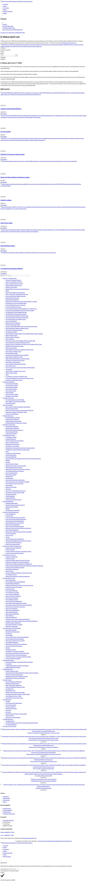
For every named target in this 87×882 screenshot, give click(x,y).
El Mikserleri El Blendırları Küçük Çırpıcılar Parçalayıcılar (19, 585)
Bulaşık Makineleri (7, 810)
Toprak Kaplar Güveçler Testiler (13, 696)
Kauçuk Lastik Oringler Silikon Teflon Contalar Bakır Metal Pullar (21, 326)
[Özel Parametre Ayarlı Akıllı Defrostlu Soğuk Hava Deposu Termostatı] (43, 752)
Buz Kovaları (9, 633)
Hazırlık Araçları (7, 808)
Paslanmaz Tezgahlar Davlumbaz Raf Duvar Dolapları (19, 531)
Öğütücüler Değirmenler (12, 626)
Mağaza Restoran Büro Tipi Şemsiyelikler (16, 465)
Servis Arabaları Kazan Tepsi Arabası (14, 483)
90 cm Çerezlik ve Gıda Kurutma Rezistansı (43, 768)
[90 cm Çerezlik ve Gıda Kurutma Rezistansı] (43, 767)
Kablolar (8, 508)
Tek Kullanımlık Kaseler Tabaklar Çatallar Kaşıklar (18, 694)
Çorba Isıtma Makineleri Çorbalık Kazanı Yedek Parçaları (19, 378)
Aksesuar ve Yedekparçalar (9, 278)
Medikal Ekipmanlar (8, 669)
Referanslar (6, 8)
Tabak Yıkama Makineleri (12, 432)
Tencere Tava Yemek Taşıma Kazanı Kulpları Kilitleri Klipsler (20, 367)
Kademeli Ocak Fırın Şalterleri (13, 323)
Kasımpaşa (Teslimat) (8, 820)
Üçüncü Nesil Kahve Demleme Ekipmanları (16, 655)
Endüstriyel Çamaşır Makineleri (13, 548)
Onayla (2, 872)
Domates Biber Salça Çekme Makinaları (15, 582)
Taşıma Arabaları (10, 715)
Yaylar (7, 374)
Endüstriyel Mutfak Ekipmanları (11, 512)
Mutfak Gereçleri (7, 680)
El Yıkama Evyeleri (10, 558)
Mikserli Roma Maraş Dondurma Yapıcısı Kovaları (18, 469)
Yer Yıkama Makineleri (11, 724)
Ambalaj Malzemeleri (11, 439)
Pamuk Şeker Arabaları (11, 389)
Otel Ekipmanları (7, 699)
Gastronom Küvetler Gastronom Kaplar (15, 517)
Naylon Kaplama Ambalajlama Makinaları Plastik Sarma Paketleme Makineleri (24, 565)
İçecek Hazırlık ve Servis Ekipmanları (12, 628)
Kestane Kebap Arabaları (12, 383)
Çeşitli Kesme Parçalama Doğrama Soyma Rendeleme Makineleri (22, 621)
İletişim (5, 9)
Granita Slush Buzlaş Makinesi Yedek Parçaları (17, 316)
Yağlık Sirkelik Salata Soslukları (13, 667)
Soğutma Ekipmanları (8, 415)
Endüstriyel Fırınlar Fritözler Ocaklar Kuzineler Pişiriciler (19, 410)
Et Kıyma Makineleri (11, 514)
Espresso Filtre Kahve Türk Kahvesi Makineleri (17, 637)
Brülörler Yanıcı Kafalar (11, 287)
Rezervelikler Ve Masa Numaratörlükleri (15, 401)
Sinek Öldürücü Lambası (8, 245)
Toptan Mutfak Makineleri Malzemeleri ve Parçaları (18, 540)
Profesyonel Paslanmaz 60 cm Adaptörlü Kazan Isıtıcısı (43, 761)
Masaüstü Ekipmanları (8, 660)
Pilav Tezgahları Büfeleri (12, 473)
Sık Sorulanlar (6, 800)
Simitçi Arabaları (10, 392)
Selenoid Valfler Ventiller (12, 353)
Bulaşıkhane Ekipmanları (9, 424)
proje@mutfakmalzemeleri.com (68, 43)
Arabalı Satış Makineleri (9, 382)
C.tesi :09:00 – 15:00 (7, 835)
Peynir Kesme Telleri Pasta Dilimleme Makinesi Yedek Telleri (20, 341)
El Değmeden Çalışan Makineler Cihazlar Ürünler (18, 449)
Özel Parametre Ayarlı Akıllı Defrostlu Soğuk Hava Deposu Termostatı (43, 754)
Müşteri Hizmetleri (7, 11)
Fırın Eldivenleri (9, 689)
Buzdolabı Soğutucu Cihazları (13, 417)
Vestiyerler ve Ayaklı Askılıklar (13, 717)
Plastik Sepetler (9, 478)
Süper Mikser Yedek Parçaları (13, 362)
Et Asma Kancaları (10, 589)
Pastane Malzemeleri (11, 533)
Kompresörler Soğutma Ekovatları (14, 330)
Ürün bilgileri (4, 113)
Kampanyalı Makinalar (11, 457)
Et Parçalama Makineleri (12, 590)
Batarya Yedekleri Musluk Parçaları (14, 283)
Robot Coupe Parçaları (11, 348)
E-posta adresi (4, 869)
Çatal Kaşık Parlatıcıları (11, 433)
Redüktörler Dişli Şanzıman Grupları (14, 346)
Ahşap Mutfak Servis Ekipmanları (14, 681)
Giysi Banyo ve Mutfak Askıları (13, 453)
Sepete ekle (3, 57)
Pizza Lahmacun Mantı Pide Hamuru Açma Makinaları (19, 605)
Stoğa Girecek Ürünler (11, 487)
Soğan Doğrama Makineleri (12, 614)
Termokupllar (9, 369)
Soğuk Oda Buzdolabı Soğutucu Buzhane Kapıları (18, 358)
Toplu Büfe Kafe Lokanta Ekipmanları (15, 539)
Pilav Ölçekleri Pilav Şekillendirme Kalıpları (16, 603)
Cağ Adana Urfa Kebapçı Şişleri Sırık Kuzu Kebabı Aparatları (20, 448)
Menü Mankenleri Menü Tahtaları (14, 467)
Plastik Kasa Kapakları (11, 474)
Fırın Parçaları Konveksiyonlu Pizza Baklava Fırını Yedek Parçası (21, 308)
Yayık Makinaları (10, 615)
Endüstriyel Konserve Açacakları (14, 587)
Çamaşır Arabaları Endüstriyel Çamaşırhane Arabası (18, 551)
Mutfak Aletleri (7, 812)
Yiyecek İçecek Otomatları (9, 726)
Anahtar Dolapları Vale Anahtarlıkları (15, 440)
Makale (5, 13)
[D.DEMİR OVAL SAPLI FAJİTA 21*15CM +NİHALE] (43, 779)
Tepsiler (8, 537)
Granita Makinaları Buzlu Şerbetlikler (15, 639)
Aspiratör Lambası (6, 200)
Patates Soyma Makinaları (12, 598)
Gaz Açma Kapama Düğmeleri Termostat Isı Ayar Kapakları (20, 310)
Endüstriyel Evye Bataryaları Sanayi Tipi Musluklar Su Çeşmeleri (21, 301)
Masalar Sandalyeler (11, 706)
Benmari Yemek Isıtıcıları (12, 408)
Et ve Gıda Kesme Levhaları (12, 592)
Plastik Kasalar (9, 476)
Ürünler (5, 6)
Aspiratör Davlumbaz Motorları (13, 280)
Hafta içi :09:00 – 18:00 (7, 832)
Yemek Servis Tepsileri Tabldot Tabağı (15, 492)
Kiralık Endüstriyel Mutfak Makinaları (15, 521)
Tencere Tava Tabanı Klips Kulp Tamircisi (16, 490)
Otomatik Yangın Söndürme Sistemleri (15, 567)
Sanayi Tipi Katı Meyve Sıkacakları (14, 646)
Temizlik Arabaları (10, 721)
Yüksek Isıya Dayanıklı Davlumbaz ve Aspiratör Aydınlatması (43, 747)
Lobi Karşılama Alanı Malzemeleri (14, 703)
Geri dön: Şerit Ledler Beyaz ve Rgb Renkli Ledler (13, 32)
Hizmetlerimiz (6, 798)
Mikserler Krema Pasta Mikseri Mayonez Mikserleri (18, 528)
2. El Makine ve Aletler (11, 437)
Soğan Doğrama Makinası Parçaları (14, 357)
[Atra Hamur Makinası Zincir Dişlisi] (43, 774)
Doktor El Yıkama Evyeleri (12, 671)
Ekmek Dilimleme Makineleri (13, 583)
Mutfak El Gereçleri (10, 690)
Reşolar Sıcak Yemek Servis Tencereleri (15, 606)
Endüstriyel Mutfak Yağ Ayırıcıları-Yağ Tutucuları (18, 560)
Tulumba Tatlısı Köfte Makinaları (14, 542)
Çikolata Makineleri (10, 498)
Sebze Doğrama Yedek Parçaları (13, 351)
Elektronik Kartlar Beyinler (12, 299)
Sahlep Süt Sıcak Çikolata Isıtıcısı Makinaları (16, 644)
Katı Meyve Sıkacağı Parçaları (13, 324)
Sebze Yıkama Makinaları (12, 612)
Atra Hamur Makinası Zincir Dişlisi (43, 775)
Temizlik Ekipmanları (8, 719)
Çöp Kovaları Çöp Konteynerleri (13, 499)
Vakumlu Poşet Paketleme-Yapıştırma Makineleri (18, 576)
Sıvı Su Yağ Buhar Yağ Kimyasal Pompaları (16, 364)
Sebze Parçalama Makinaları (12, 610)
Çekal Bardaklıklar (10, 496)
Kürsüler (8, 701)
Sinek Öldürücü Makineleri (12, 569)
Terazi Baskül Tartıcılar (11, 574)
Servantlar (8, 712)
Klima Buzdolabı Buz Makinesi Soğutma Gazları (17, 328)
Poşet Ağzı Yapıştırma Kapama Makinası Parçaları (18, 342)
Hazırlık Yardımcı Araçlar (9, 578)
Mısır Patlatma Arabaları (12, 387)
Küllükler (8, 460)
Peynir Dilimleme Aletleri (12, 599)
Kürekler (8, 462)
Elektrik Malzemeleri (8, 501)
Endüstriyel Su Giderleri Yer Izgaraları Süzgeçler (17, 562)
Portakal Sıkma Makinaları (12, 642)
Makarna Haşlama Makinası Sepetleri (15, 526)
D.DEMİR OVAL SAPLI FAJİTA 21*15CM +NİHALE (43, 781)
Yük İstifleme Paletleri (11, 494)
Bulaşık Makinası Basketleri (12, 428)
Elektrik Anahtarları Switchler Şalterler (15, 505)
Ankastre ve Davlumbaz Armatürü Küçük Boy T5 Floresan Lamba (43, 733)
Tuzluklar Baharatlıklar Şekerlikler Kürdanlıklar (17, 665)
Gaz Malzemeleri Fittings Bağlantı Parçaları (16, 312)
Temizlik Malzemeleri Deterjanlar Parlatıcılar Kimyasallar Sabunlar (22, 723)
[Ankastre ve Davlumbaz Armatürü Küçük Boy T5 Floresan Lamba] (43, 731)
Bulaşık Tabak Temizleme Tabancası (14, 430)
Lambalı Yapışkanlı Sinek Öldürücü (11, 108)
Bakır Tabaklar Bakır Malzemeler (14, 685)
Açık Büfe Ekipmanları (8, 398)
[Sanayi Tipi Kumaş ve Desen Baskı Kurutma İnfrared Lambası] (43, 738)
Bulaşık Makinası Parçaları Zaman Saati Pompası (17, 289)
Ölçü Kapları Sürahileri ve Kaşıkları (14, 624)
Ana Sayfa (5, 4)
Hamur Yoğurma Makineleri (12, 594)
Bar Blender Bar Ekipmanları (13, 631)
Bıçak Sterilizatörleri (11, 580)
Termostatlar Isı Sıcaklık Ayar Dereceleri (15, 371)
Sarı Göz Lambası (6, 131)
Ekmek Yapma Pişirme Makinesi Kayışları (16, 296)
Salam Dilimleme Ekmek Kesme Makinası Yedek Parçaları (19, 349)
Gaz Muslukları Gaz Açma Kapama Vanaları (16, 314)
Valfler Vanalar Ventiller (11, 373)
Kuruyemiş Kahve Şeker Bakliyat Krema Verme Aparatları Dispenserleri (23, 458)
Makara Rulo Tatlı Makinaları (13, 524)
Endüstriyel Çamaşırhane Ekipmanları (12, 546)
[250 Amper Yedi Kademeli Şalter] (43, 786)
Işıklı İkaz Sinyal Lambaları (12, 506)
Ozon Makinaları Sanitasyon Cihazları (15, 471)
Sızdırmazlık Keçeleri (11, 365)
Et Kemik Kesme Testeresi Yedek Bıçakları (16, 303)
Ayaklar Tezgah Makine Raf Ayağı (14, 282)
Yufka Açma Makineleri (11, 617)
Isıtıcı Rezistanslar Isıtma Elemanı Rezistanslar (17, 317)
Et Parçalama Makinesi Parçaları (13, 307)
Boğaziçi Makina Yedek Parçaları (14, 285)
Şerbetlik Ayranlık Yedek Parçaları (14, 380)
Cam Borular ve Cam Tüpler (12, 446)
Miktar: (2, 53)
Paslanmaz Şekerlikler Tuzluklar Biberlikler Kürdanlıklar (19, 662)
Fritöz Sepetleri (9, 515)
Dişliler (7, 291)
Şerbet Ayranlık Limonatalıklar (13, 658)
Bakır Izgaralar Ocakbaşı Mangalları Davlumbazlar (18, 407)
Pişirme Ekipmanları (8, 405)
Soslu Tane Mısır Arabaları (12, 394)
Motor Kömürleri (10, 339)
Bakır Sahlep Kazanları (11, 630)
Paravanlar (8, 710)
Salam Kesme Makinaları (12, 608)
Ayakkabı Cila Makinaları (12, 557)
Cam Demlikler (9, 635)
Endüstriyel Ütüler (10, 549)
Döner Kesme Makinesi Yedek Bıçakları (15, 292)
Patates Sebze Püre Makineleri (13, 596)
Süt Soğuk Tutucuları (11, 649)
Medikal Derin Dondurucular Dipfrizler (15, 678)
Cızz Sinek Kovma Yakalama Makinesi (12, 268)
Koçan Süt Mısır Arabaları (12, 385)
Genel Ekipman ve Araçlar (9, 555)
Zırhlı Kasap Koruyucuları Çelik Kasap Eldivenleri (18, 619)
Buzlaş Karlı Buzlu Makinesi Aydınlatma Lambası (15, 177)
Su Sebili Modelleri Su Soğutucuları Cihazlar (16, 423)
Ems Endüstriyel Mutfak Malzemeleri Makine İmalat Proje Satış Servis (55, 841)
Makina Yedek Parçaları (11, 335)
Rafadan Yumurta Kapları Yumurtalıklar (15, 692)
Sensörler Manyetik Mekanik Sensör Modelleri (17, 355)
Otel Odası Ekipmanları (11, 708)
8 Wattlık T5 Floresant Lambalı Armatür (13, 154)
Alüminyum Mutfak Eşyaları (12, 683)
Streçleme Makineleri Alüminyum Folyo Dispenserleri (19, 573)
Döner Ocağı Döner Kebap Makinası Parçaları (17, 294)
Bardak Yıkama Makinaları (12, 426)
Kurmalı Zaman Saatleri (11, 332)
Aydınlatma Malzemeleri (12, 503)
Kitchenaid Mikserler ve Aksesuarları (15, 523)
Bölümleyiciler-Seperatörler (12, 444)
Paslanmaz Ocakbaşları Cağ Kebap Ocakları (16, 412)
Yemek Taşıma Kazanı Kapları (13, 544)
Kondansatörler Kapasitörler (13, 510)
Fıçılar (7, 451)
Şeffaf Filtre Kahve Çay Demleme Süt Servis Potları (18, 656)
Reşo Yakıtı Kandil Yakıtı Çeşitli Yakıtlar (15, 480)
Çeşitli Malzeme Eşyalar (9, 435)
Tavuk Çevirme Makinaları (12, 414)
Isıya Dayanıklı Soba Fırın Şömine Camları (16, 319)
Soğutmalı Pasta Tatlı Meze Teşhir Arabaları (16, 714)
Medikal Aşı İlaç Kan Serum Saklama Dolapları (17, 676)
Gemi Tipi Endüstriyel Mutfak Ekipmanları (16, 519)
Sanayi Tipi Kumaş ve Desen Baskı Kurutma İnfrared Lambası (43, 740)
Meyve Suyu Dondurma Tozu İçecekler (15, 640)
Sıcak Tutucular (9, 535)
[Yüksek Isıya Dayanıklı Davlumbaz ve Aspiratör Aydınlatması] (43, 745)
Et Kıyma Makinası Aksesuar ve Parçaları (15, 305)
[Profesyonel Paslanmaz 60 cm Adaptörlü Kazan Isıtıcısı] (43, 759)
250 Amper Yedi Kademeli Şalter (44, 788)
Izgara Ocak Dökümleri (11, 321)
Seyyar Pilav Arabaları (11, 390)
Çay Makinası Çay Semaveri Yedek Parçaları (16, 376)
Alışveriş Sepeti (7, 856)
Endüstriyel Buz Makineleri (12, 419)
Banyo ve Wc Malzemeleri (12, 442)
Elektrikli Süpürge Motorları (12, 298)
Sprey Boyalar (9, 485)
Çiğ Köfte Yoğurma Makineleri (13, 623)
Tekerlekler (8, 489)
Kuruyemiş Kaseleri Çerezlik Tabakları (15, 399)
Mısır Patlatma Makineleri (12, 530)
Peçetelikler (9, 664)
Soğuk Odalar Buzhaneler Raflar (13, 421)
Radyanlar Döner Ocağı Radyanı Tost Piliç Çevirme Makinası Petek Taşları (24, 344)
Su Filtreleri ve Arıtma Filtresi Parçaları (15, 360)
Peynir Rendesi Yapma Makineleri (14, 601)
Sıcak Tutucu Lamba (6, 223)
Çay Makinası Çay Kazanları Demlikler (15, 651)
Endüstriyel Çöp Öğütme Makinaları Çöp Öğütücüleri (19, 564)
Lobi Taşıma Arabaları (11, 705)
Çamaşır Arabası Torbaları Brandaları (15, 553)
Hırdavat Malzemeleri (11, 455)
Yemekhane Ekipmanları (9, 813)
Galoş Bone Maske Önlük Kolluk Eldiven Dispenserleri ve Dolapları (22, 673)
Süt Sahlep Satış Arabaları (12, 396)
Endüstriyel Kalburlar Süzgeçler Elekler (15, 687)
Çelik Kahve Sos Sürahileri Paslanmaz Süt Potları (17, 653)
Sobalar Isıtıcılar (9, 571)
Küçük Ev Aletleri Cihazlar (12, 464)
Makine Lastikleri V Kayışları (13, 337)
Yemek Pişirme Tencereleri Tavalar (14, 698)
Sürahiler (8, 647)
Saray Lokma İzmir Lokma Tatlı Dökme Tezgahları (17, 482)
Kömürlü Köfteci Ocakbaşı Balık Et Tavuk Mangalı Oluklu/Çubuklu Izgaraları (24, 333)
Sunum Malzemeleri (10, 403)
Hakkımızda (6, 796)
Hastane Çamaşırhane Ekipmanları (14, 674)
